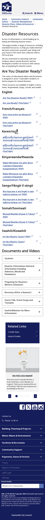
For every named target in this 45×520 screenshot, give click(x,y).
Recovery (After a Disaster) (18, 292)
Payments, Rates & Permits (16, 456)
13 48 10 (11, 420)
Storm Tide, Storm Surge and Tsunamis (19, 301)
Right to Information (11, 467)
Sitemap (5, 477)
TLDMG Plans (13, 332)
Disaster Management (22, 21)
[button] (9, 396)
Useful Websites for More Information (17, 312)
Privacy (5, 462)
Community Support (20, 19)
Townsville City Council (21, 515)
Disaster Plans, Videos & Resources (18, 24)
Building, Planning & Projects (16, 428)
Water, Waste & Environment (16, 435)
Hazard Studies (14, 336)
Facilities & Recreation (13, 442)
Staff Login (6, 472)
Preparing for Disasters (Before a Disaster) (16, 283)
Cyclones (9, 258)
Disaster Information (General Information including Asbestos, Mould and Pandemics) (19, 270)
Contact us (6, 416)
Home (4, 19)
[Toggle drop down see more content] (41, 428)
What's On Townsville (12, 486)
